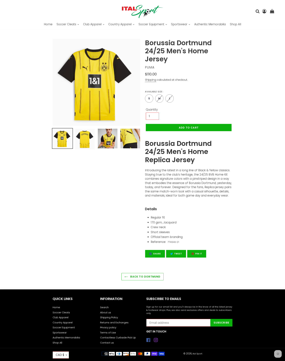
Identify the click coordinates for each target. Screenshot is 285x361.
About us (105, 312)
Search (104, 307)
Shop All (57, 342)
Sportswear (60, 332)
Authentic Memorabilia (66, 337)
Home (56, 307)
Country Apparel (63, 322)
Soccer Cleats (61, 312)
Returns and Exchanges (114, 322)
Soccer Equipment (64, 327)
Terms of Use (108, 332)
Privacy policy (108, 327)
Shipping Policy (109, 317)
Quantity (152, 110)
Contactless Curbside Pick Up (118, 337)
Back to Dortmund (144, 276)
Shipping (150, 80)
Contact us (107, 342)
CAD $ (60, 355)
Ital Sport (197, 353)
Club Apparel (60, 317)
